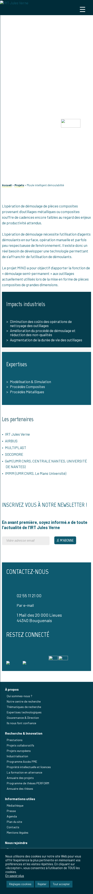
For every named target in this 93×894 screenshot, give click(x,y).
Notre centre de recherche (24, 701)
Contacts (13, 827)
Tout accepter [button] (61, 884)
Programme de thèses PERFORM (28, 783)
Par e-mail (25, 605)
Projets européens (19, 751)
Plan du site (14, 821)
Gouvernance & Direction (23, 717)
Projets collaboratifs (20, 745)
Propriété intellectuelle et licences (29, 767)
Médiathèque (15, 805)
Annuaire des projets (20, 778)
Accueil (7, 185)
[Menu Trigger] (82, 9)
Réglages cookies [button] (20, 884)
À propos (12, 689)
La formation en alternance (24, 772)
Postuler (12, 849)
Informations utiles (20, 799)
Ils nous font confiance (21, 723)
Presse (11, 811)
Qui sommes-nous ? (19, 696)
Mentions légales (17, 832)
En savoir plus (14, 876)
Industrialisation (17, 756)
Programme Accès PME (22, 761)
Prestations (14, 740)
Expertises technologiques (24, 712)
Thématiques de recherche (24, 707)
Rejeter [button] (42, 884)
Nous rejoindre (16, 843)
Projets (19, 185)
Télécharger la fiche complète (46, 158)
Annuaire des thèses (20, 788)
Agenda (12, 816)
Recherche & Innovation (23, 733)
